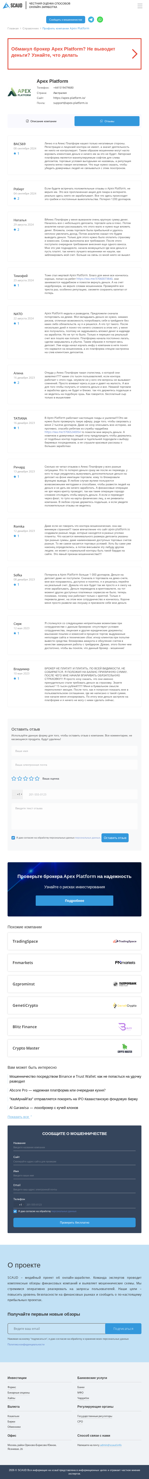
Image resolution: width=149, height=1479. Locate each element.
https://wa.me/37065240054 (63, 432)
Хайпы (11, 1398)
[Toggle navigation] (140, 6)
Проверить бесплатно (74, 1222)
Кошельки (13, 1416)
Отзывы (109, 121)
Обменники (14, 1426)
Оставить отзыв (115, 838)
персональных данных (87, 837)
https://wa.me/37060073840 (94, 278)
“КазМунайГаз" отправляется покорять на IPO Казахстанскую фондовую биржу (74, 1099)
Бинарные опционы (19, 1392)
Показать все (19, 1116)
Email (17, 1185)
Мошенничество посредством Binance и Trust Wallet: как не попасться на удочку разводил (75, 1079)
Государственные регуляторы (94, 1416)
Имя (16, 1171)
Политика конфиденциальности (26, 1344)
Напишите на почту (99, 1445)
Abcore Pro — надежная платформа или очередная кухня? (58, 1090)
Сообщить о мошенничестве (65, 19)
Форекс (12, 1387)
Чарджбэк (83, 1398)
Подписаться (123, 1329)
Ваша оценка (50, 778)
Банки (80, 1387)
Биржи (11, 1421)
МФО (80, 1392)
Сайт (16, 1157)
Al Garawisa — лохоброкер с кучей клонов (44, 1107)
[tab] (42, 121)
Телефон (19, 1199)
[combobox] (17, 794)
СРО (80, 1421)
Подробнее (74, 900)
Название (19, 1143)
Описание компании (43, 121)
